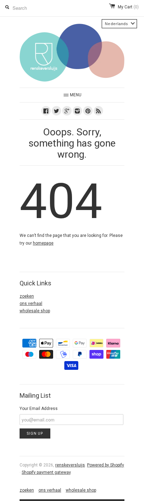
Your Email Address (39, 408)
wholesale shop (35, 310)
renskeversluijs (70, 465)
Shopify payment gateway (46, 472)
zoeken (27, 296)
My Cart (128, 7)
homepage (43, 243)
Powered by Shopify (105, 465)
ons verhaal (31, 303)
